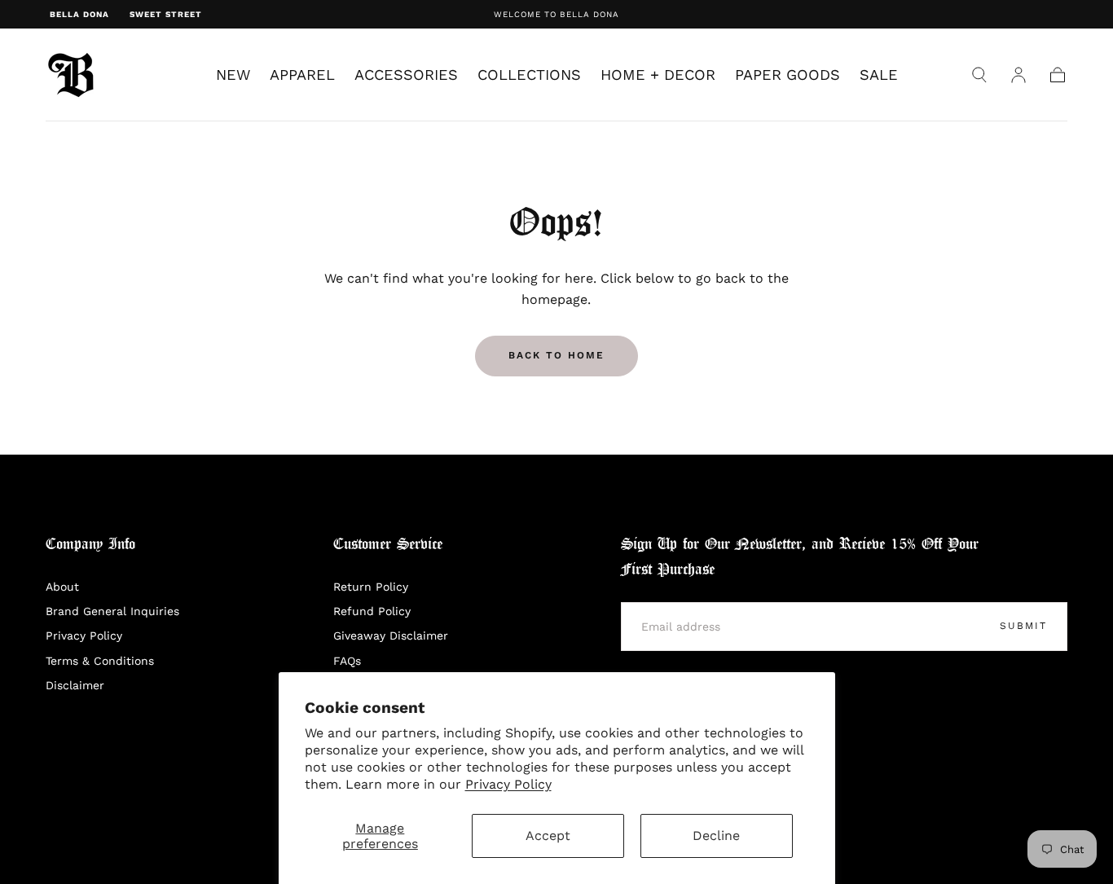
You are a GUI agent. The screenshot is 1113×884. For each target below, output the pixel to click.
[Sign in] (1018, 75)
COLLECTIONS (529, 75)
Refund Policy (372, 611)
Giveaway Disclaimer (390, 635)
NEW (233, 75)
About (62, 586)
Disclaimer (75, 685)
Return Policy (370, 586)
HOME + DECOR (657, 75)
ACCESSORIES (406, 75)
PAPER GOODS (787, 75)
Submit (1023, 625)
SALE (879, 75)
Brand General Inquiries (112, 611)
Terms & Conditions (100, 660)
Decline (716, 835)
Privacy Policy (508, 784)
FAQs (347, 660)
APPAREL (302, 75)
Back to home (556, 355)
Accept (548, 835)
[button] (979, 75)
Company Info (90, 545)
